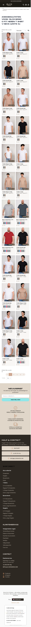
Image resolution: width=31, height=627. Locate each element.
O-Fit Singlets (6, 511)
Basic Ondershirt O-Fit (7, 219)
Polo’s (4, 480)
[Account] (26, 5)
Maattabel (5, 538)
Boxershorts (6, 478)
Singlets (5, 475)
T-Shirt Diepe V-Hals (7, 52)
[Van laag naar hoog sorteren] (28, 30)
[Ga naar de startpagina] (9, 5)
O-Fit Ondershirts (7, 485)
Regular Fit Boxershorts (9, 501)
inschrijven (15, 399)
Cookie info (8, 622)
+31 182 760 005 (7, 564)
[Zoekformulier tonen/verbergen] (23, 5)
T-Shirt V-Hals (19, 52)
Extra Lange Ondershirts (9, 492)
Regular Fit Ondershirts (9, 488)
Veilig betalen (6, 543)
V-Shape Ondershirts (8, 490)
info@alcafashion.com (10, 567)
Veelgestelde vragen (9, 529)
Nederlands (18, 599)
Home (3, 8)
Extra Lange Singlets (8, 518)
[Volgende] (23, 374)
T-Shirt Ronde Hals (6, 80)
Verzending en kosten (8, 531)
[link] (7, 374)
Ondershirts (6, 473)
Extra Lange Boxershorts (9, 505)
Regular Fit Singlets (8, 513)
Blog (10, 599)
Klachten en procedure (9, 536)
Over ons (5, 547)
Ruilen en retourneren (8, 533)
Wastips (5, 540)
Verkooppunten (7, 545)
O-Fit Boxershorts (7, 499)
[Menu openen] (3, 4)
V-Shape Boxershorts (8, 503)
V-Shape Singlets (7, 515)
